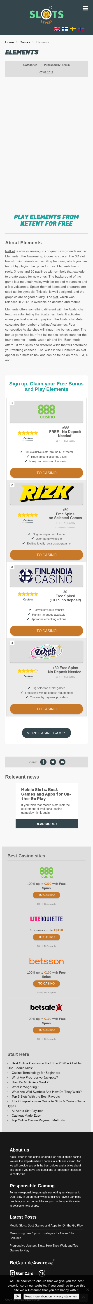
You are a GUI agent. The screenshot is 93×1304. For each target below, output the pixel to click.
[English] (57, 28)
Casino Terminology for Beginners (36, 1072)
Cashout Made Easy (26, 1115)
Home (9, 42)
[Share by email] (62, 762)
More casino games (46, 733)
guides (54, 1165)
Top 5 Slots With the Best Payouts (36, 1096)
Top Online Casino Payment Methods (38, 1120)
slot (55, 297)
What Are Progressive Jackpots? (35, 1077)
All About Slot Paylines (27, 1111)
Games (25, 42)
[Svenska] (73, 28)
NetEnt (10, 251)
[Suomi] (65, 28)
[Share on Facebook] (43, 762)
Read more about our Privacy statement (51, 1296)
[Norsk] (81, 28)
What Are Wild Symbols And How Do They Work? (47, 1092)
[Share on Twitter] (53, 762)
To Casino (46, 895)
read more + (47, 824)
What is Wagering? (25, 1087)
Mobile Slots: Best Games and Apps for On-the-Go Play (46, 1225)
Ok (17, 1296)
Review (28, 438)
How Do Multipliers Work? (30, 1082)
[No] (87, 1289)
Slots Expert (17, 1156)
